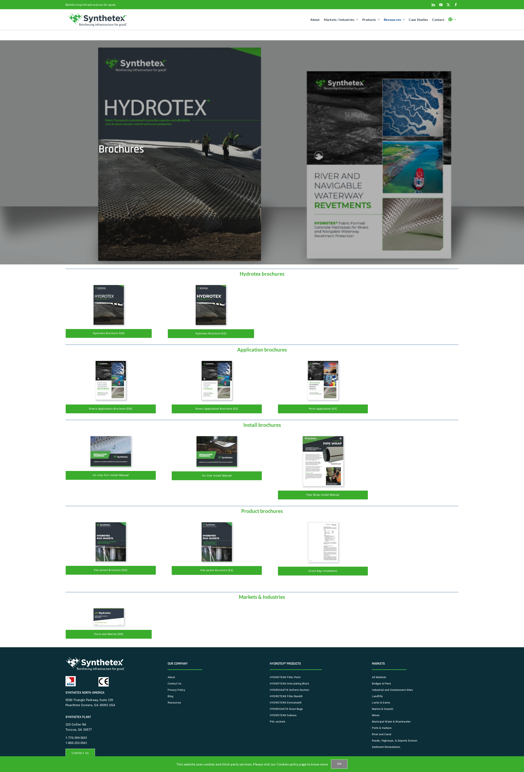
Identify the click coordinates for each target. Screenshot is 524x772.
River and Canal (381, 734)
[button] (453, 19)
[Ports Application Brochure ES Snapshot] (323, 363)
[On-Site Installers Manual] (216, 438)
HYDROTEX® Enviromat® (286, 702)
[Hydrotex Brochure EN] (109, 287)
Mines (376, 715)
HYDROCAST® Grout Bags (286, 708)
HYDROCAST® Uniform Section (289, 689)
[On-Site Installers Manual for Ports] (110, 438)
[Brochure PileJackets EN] (111, 524)
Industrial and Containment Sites (392, 689)
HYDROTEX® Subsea (283, 715)
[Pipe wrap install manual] (323, 438)
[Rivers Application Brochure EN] (111, 363)
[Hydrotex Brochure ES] (211, 287)
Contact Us (174, 683)
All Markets (379, 677)
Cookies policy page (292, 764)
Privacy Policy (176, 689)
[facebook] (456, 4)
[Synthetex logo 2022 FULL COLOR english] (98, 13)
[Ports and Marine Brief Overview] (109, 610)
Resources (174, 702)
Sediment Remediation (386, 746)
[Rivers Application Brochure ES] (217, 363)
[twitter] (448, 4)
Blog (170, 696)
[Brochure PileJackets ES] (217, 524)
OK (339, 764)
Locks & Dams (381, 702)
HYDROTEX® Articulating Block (289, 683)
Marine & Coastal (382, 708)
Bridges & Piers (381, 683)
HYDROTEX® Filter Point (285, 677)
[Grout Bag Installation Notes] (323, 524)
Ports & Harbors (382, 727)
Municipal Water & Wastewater (391, 721)
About (171, 677)
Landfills (377, 696)
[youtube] (441, 4)
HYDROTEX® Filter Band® (286, 696)
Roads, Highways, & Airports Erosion (394, 740)
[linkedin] (433, 4)
